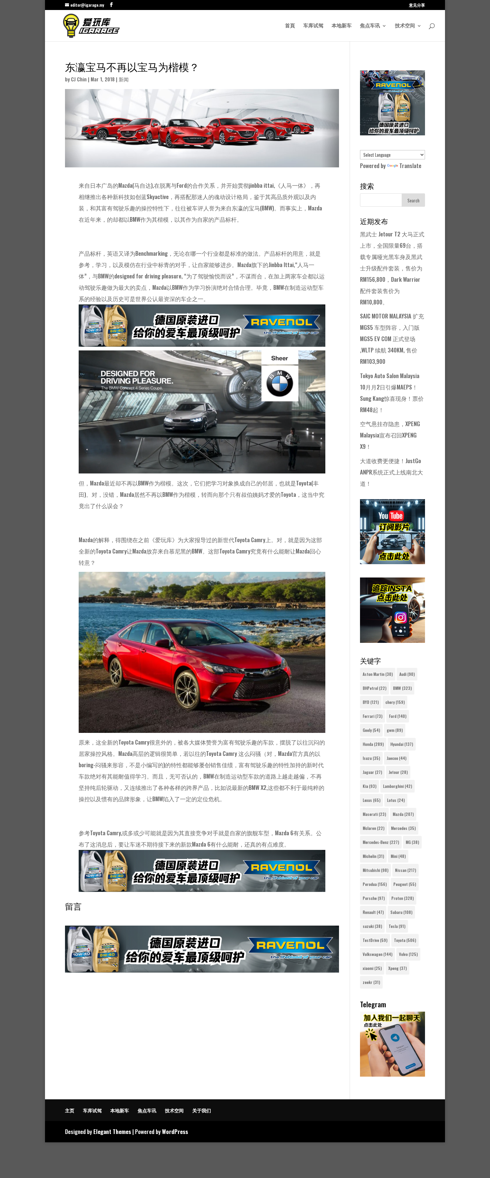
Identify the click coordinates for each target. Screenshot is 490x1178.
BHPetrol (374, 688)
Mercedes (403, 828)
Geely (371, 730)
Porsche (374, 898)
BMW (402, 688)
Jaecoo (396, 758)
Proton (402, 898)
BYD (371, 702)
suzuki (372, 926)
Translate (410, 165)
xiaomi (372, 968)
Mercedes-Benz (381, 842)
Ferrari (372, 716)
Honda (373, 744)
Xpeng (397, 968)
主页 (69, 1110)
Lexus (371, 800)
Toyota (405, 940)
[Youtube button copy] (392, 561)
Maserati (374, 814)
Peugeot (404, 884)
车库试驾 (313, 26)
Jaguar (372, 772)
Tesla (397, 926)
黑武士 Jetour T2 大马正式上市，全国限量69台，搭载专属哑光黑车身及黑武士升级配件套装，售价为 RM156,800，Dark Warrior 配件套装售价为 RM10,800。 (392, 268)
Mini (398, 856)
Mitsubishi (375, 870)
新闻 (124, 79)
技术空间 (405, 26)
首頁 (290, 26)
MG (412, 842)
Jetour (398, 772)
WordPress (175, 1131)
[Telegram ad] (392, 1074)
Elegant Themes (112, 1131)
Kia (369, 786)
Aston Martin (378, 674)
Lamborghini (397, 786)
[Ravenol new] (392, 133)
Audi (407, 674)
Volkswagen (377, 954)
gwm (395, 730)
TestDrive (375, 940)
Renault (373, 912)
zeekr (371, 982)
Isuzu (371, 758)
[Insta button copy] (392, 640)
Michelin (373, 856)
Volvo (408, 954)
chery (395, 702)
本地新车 (342, 26)
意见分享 (417, 5)
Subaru (401, 912)
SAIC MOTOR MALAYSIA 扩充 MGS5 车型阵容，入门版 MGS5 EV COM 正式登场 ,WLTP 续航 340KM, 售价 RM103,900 (392, 338)
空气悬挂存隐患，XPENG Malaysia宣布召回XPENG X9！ (390, 434)
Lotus (396, 800)
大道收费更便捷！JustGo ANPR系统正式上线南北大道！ (391, 471)
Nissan (405, 870)
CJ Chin (79, 79)
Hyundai (401, 744)
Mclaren (373, 828)
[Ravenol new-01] (202, 341)
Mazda (403, 814)
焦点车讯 (370, 26)
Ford (397, 716)
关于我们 (201, 1110)
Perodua (375, 884)
